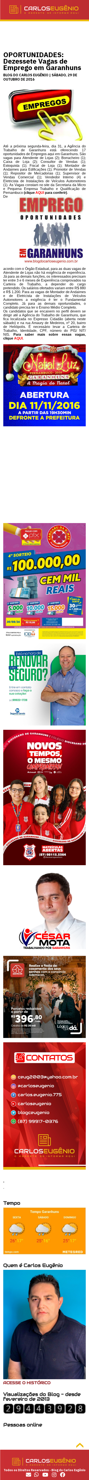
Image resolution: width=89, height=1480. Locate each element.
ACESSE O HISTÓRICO (27, 1382)
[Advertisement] (44, 479)
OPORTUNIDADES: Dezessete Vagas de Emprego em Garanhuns (42, 61)
